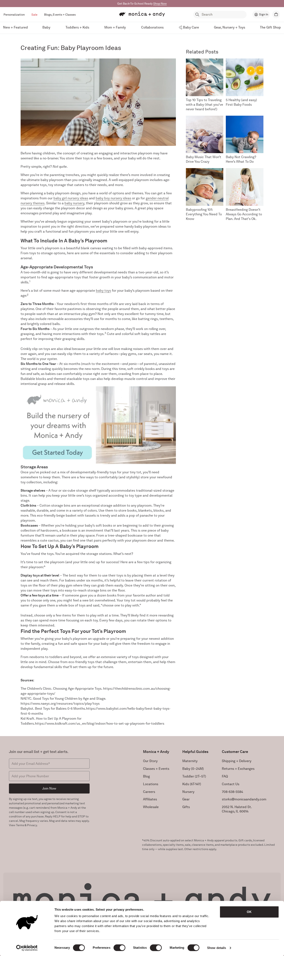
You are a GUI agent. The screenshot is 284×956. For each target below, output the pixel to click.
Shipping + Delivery (236, 761)
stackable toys (78, 379)
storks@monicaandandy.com (244, 799)
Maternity (190, 761)
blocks (41, 379)
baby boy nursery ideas (113, 198)
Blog (146, 776)
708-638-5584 (232, 792)
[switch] (119, 947)
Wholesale (151, 807)
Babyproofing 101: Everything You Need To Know (204, 214)
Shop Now (160, 3)
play (84, 314)
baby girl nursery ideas (70, 198)
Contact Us (230, 784)
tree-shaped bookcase (125, 535)
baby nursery (74, 203)
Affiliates (150, 799)
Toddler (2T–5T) (194, 776)
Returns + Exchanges (238, 769)
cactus (53, 540)
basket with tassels (81, 515)
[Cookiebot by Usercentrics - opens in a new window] (27, 948)
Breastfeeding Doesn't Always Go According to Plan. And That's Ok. (244, 214)
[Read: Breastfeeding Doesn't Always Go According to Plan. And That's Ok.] (244, 187)
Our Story (150, 761)
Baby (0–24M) (193, 769)
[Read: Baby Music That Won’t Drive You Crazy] (204, 134)
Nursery (188, 792)
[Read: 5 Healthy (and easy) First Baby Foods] (244, 77)
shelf (92, 490)
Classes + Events (156, 769)
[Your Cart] (276, 14)
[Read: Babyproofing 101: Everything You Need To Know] (204, 187)
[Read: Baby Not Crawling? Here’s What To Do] (244, 134)
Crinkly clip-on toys (35, 349)
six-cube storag (74, 490)
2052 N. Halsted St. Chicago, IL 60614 (237, 809)
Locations (150, 784)
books (150, 369)
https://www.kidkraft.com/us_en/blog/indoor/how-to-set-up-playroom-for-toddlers (99, 723)
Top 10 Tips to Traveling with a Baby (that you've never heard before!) (204, 104)
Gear (186, 799)
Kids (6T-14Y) (191, 784)
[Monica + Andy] (142, 14)
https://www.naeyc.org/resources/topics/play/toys (60, 704)
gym (92, 314)
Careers (149, 792)
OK (249, 912)
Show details (216, 948)
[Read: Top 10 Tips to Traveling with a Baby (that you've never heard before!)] (204, 77)
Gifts (186, 807)
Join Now (49, 788)
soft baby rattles (147, 334)
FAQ (225, 776)
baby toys (103, 291)
